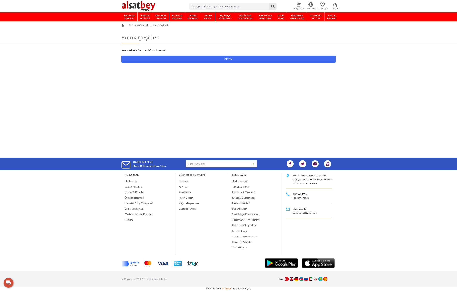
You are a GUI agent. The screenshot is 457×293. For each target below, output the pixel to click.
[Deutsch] (296, 279)
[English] (291, 279)
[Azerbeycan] (301, 279)
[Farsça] (315, 279)
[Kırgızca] (325, 279)
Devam (228, 59)
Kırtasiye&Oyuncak (139, 25)
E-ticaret (227, 288)
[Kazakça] (320, 279)
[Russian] (306, 279)
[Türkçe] (287, 279)
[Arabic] (311, 279)
